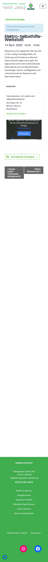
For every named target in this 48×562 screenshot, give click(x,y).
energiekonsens (24, 495)
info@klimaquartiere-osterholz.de (24, 478)
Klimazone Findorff (24, 500)
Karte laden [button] (24, 133)
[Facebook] (37, 548)
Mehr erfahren (24, 128)
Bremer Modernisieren (24, 513)
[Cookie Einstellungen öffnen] (5, 558)
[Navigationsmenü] (43, 6)
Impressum (36, 533)
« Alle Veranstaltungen (15, 19)
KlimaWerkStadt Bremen (24, 504)
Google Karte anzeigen (16, 113)
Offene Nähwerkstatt (34, 170)
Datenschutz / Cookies (17, 533)
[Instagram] (23, 548)
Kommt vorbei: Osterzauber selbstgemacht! (14, 172)
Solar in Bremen (24, 509)
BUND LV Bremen (24, 491)
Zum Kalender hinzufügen (22, 156)
